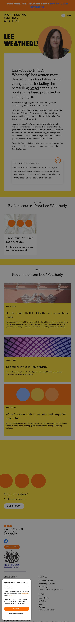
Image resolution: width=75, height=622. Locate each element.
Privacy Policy (25, 593)
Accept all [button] (16, 609)
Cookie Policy (12, 595)
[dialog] (16, 599)
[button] (16, 613)
